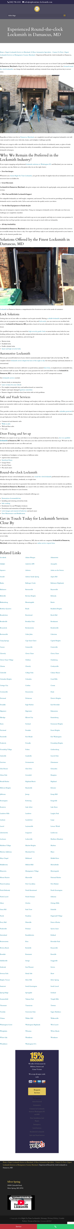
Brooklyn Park (29, 621)
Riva (26, 941)
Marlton (53, 845)
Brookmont (54, 621)
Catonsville (28, 647)
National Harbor (56, 877)
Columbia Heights (6, 679)
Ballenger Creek (30, 583)
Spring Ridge (4, 993)
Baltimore (3, 589)
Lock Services (37, 1128)
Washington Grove (6, 1025)
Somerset (3, 986)
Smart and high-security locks (11, 349)
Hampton (54, 775)
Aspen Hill (54, 577)
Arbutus (28, 570)
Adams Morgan (30, 557)
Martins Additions (6, 852)
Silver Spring (55, 980)
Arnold (2, 577)
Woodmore (54, 1037)
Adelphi (2, 564)
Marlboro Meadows (57, 839)
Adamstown (54, 557)
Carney (2, 647)
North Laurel (4, 897)
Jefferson (3, 794)
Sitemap (44, 1218)
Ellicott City (29, 717)
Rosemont (28, 954)
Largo (52, 820)
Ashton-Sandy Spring (32, 577)
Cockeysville (55, 666)
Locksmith (3, 309)
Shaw (52, 973)
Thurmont (3, 1005)
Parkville (53, 909)
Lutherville (28, 839)
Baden (2, 583)
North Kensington (56, 890)
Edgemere (3, 711)
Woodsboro (3, 1044)
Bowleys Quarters (5, 609)
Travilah (2, 1012)
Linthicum (54, 833)
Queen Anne (55, 929)
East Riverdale (55, 705)
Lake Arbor (28, 807)
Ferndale (28, 730)
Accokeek (3, 557)
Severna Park (4, 973)
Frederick (3, 743)
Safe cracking (6, 503)
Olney (2, 903)
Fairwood (3, 730)
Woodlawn (28, 1037)
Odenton (53, 897)
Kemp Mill (54, 794)
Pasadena (28, 916)
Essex (1, 724)
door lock (47, 368)
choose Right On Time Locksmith (21, 176)
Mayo (52, 852)
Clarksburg (54, 660)
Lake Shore (54, 807)
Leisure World (55, 826)
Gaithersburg (55, 749)
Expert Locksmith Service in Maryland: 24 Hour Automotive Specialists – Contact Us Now (34, 52)
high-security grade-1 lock (37, 331)
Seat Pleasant (29, 967)
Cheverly (3, 653)
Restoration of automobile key (11, 498)
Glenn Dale (3, 775)
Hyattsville (28, 788)
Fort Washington (56, 737)
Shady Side (28, 973)
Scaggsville (54, 961)
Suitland (53, 993)
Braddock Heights (56, 609)
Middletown (4, 865)
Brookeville (3, 621)
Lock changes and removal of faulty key (14, 511)
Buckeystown (29, 628)
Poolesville (3, 929)
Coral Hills (54, 679)
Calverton (54, 634)
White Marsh (55, 1031)
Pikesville (28, 922)
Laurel (2, 826)
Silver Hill (28, 980)
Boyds (27, 609)
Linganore (28, 833)
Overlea (27, 903)
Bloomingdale (29, 602)
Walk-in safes (6, 424)
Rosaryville (54, 948)
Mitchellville (55, 865)
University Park (30, 1012)
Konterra (3, 807)
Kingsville (54, 801)
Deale (52, 692)
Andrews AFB (29, 564)
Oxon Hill (3, 909)
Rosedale (3, 954)
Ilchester (53, 788)
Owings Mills (55, 903)
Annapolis (54, 564)
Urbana (2, 1018)
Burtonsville (4, 634)
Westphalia (3, 1031)
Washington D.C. (31, 1044)
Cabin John (29, 634)
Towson (53, 1005)
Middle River (55, 858)
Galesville (3, 756)
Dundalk (2, 705)
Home (2, 52)
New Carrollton (30, 884)
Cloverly (28, 666)
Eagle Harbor (29, 705)
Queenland (3, 935)
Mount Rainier (5, 877)
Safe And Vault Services (37, 1135)
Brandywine (4, 615)
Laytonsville (29, 826)
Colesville (3, 673)
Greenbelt (28, 775)
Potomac (28, 929)
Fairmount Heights (57, 724)
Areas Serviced (37, 1102)
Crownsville (4, 692)
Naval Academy (5, 884)
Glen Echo (28, 769)
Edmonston (54, 711)
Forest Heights (55, 730)
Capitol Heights (56, 641)
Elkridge (2, 717)
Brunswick (3, 628)
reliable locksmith (53, 318)
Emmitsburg (54, 717)
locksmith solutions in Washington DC (38, 164)
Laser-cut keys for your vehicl (11, 385)
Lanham (2, 820)
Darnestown (29, 692)
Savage (27, 961)
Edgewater (28, 711)
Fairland (28, 724)
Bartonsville (29, 589)
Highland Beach (30, 781)
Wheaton (28, 1031)
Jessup (27, 794)
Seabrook (3, 967)
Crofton (27, 685)
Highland (54, 781)
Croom (53, 685)
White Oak (3, 1037)
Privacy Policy (53, 1218)
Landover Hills (4, 813)
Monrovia (3, 871)
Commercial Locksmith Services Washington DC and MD (37, 1111)
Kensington (4, 801)
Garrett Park (54, 756)
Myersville (28, 877)
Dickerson (28, 698)
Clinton (2, 666)
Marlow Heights (30, 845)
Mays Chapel (4, 858)
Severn (53, 967)
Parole (2, 916)
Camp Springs (4, 641)
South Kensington (31, 986)
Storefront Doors (7, 460)
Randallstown (29, 935)
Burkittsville (54, 628)
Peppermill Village (56, 916)
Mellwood (28, 858)
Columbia (28, 679)
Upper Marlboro (56, 1012)
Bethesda (53, 596)
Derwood (3, 698)
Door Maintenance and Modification (13, 513)
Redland (53, 935)
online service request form (46, 543)
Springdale (28, 993)
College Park (29, 673)
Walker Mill (29, 1018)
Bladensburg (4, 602)
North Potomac (30, 897)
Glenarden (54, 769)
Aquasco (2, 570)
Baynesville (54, 589)
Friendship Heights (57, 743)
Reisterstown (4, 941)
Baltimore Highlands (57, 583)
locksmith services (9, 378)
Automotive (37, 1105)
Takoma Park (29, 999)
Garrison (3, 762)
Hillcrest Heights (5, 788)
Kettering (28, 801)
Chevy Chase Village (6, 660)
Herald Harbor (4, 781)
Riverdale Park (55, 941)
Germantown (29, 762)
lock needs (42, 321)
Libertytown (4, 833)
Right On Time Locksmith (30, 1218)
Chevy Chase (29, 653)
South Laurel (55, 986)
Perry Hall (3, 922)
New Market (55, 884)
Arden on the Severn (57, 570)
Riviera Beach (4, 948)
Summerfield (4, 999)
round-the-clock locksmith (42, 477)
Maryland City (30, 852)
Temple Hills (55, 999)
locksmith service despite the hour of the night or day (28, 361)
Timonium (28, 1005)
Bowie (53, 602)
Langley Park (55, 813)
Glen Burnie (4, 769)
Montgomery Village (32, 871)
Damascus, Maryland (27, 137)
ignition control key (26, 390)
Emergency (37, 1124)
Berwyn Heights (30, 596)
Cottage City (4, 685)
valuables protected (66, 411)
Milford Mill (29, 865)
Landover (28, 813)
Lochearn (3, 839)
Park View (28, 909)
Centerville (54, 647)
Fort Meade (29, 737)
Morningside (55, 871)
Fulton (27, 749)
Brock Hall (54, 615)
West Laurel (54, 1025)
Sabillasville (3, 961)
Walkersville (54, 1018)
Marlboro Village (5, 845)
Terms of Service (34, 1221)
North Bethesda (5, 890)
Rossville (53, 954)
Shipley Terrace (5, 980)
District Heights (56, 698)
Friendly (28, 743)
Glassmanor (54, 762)
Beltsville (3, 596)
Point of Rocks (55, 922)
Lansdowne (29, 820)
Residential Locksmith (37, 1132)
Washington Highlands (32, 1025)
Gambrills (28, 756)
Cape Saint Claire (30, 641)
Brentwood (28, 615)
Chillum (28, 660)
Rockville (28, 948)
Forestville (3, 737)
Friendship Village (6, 749)
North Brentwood (31, 890)
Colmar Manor (55, 673)
